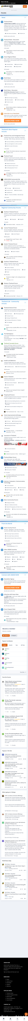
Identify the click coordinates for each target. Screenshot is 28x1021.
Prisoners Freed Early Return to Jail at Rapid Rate (15, 894)
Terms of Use (9, 981)
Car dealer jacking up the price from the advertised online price (15, 475)
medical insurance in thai (12, 454)
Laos (14, 559)
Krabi (24, 269)
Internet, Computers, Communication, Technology (14, 481)
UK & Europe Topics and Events (12, 533)
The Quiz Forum (9, 190)
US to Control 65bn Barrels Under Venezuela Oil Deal (13, 876)
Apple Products (9, 489)
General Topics (9, 313)
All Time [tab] (23, 645)
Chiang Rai (21, 219)
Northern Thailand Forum (11, 212)
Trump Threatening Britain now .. (14, 733)
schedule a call (18, 440)
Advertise (8, 986)
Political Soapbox (9, 99)
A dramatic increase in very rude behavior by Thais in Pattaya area (15, 823)
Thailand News (8, 21)
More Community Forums (11, 500)
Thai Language (9, 322)
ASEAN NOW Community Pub (12, 179)
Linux (17, 489)
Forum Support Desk (9, 609)
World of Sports (19, 190)
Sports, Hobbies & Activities (11, 504)
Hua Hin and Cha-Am (10, 290)
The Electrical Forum (18, 421)
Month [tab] (10, 645)
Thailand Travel (8, 156)
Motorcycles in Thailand (11, 469)
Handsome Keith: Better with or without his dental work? (15, 783)
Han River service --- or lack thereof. (14, 430)
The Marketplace (8, 334)
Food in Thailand (8, 376)
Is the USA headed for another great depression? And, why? (13, 764)
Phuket (7, 272)
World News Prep (9, 84)
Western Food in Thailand (11, 382)
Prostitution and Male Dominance (13, 199)
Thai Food (22, 382)
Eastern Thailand (16, 251)
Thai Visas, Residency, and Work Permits (14, 141)
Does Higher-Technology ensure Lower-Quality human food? (14, 774)
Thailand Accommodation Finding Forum (14, 406)
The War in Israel (9, 102)
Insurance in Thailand (10, 435)
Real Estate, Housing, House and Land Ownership (13, 404)
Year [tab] (17, 645)
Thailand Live (22, 33)
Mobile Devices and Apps (11, 487)
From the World (7, 524)
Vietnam (22, 557)
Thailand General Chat (10, 307)
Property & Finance (9, 395)
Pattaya (7, 251)
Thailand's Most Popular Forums (10, 130)
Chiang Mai (14, 219)
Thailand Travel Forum (10, 163)
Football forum (9, 192)
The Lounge (8, 188)
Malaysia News (18, 66)
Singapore (15, 561)
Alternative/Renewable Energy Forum (13, 423)
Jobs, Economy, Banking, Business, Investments (15, 401)
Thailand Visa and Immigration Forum (14, 135)
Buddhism (8, 509)
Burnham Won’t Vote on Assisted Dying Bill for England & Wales (15, 885)
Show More (22, 672)
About (7, 979)
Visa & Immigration (10, 998)
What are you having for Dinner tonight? (15, 390)
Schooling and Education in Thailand (13, 320)
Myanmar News (19, 64)
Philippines (8, 557)
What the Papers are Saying (11, 97)
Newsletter (8, 982)
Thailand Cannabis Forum (11, 343)
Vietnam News (9, 66)
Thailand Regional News (11, 994)
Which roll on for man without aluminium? (15, 371)
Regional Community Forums (11, 208)
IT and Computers (9, 485)
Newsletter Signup (9, 579)
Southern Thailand (10, 267)
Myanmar (8, 561)
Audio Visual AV (22, 487)
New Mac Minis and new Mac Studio (14, 495)
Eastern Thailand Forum (10, 244)
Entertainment (17, 188)
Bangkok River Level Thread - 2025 (14, 239)
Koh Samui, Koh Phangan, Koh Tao (13, 269)
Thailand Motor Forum (10, 457)
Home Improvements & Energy (12, 415)
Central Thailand (16, 234)
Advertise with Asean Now (11, 594)
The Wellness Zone (10, 366)
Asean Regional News (10, 57)
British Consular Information (12, 146)
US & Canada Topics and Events (12, 536)
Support (8, 984)
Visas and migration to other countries (14, 143)
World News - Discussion (10, 90)
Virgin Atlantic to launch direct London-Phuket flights (13, 681)
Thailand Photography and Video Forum (14, 507)
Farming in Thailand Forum (11, 318)
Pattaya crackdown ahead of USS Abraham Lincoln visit (14, 716)
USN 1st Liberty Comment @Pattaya (14, 256)
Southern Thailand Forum (11, 261)
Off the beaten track (19, 313)
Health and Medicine (10, 360)
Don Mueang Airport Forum (11, 167)
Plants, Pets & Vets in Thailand (20, 509)
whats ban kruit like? (11, 296)
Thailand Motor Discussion (11, 467)
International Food (10, 384)
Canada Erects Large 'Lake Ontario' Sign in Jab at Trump (15, 866)
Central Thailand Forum (10, 228)
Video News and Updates (11, 33)
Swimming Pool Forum (10, 425)
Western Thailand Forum (11, 283)
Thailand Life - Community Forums (10, 302)
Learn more (2, 2)
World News (7, 78)
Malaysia (20, 559)
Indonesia (8, 559)
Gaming (22, 489)
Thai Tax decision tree (11, 411)
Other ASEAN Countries (10, 549)
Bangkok (8, 234)
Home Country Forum (10, 528)
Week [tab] (4, 645)
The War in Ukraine (20, 99)
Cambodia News (9, 64)
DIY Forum (8, 421)
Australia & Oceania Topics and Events (13, 538)
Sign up (5, 972)
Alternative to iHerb (10, 224)
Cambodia (16, 557)
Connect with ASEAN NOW (10, 575)
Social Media (9, 1000)
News (3, 17)
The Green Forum (9, 316)
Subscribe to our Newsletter (11, 113)
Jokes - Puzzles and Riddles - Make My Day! (14, 194)
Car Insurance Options (10, 448)
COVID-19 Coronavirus (21, 366)
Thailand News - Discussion (11, 39)
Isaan (7, 219)
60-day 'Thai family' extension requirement (16, 151)
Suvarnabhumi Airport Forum (12, 165)
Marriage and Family (10, 502)
